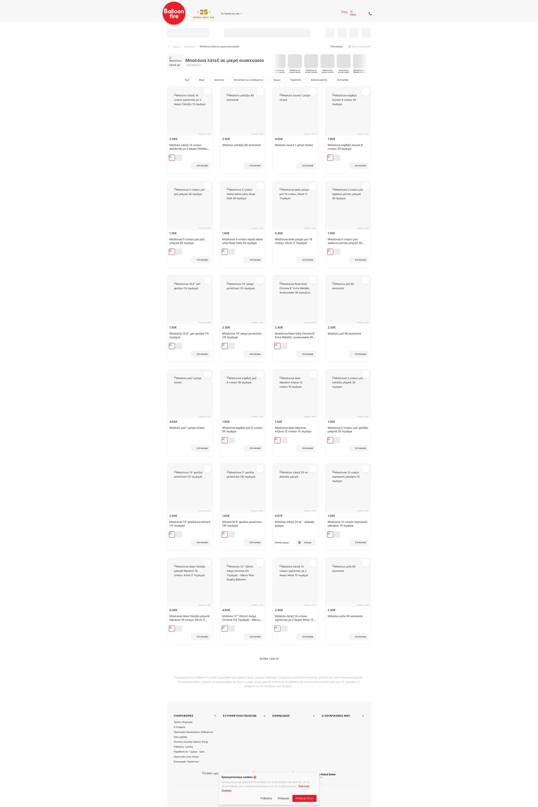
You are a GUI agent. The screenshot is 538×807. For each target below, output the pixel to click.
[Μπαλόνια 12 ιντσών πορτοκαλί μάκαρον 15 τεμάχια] (330, 534)
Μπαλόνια (190, 46)
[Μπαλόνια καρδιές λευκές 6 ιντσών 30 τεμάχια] (330, 158)
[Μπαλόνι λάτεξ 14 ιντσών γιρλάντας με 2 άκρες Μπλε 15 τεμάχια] (277, 629)
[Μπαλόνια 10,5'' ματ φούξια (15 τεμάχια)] (172, 346)
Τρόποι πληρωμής (183, 722)
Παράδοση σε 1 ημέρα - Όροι (189, 751)
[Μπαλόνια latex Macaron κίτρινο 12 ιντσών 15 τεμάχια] (277, 440)
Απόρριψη (283, 798)
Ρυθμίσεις (266, 798)
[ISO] (344, 13)
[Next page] (282, 658)
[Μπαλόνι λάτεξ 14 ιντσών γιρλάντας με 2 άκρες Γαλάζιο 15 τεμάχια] (172, 158)
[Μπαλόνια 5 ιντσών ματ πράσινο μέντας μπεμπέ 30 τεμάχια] (330, 252)
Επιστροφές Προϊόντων (186, 761)
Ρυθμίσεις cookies (183, 746)
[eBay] (353, 13)
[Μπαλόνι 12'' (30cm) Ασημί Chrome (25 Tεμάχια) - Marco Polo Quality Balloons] (225, 629)
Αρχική (176, 46)
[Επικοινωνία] (370, 14)
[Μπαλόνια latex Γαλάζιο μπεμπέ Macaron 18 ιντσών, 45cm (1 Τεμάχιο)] (172, 629)
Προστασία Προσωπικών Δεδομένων (193, 732)
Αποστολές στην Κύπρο (186, 756)
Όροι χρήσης (180, 736)
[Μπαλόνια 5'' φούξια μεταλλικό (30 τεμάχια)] (225, 534)
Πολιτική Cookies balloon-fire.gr (191, 741)
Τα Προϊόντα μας (230, 13)
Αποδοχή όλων (304, 798)
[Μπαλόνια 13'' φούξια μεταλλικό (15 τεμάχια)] (172, 534)
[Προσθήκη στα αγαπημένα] (207, 92)
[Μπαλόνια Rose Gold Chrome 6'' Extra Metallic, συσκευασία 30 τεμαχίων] (277, 346)
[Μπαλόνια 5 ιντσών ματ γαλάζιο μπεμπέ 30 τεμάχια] (330, 440)
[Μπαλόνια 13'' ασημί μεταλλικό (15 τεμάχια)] (225, 346)
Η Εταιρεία (179, 727)
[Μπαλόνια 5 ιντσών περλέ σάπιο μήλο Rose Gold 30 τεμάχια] (225, 252)
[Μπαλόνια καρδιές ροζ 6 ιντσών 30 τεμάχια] (225, 440)
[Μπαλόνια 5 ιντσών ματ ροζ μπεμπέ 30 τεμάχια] (172, 252)
